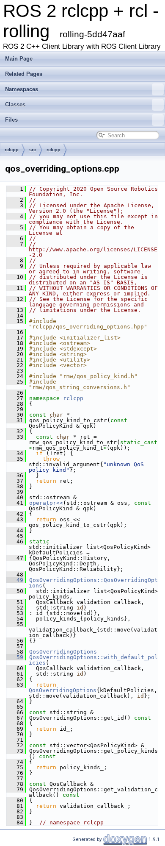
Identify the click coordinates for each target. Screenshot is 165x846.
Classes (15, 104)
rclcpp (12, 149)
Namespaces (21, 89)
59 (14, 657)
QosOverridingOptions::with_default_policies (93, 660)
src (32, 149)
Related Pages (23, 74)
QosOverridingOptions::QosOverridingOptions (93, 583)
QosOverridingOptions (63, 651)
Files (11, 120)
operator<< (46, 503)
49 (14, 580)
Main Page (19, 59)
